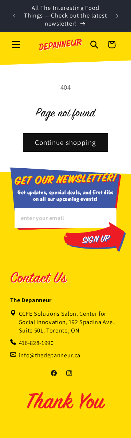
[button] (16, 44)
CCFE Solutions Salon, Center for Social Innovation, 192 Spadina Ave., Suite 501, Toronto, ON (67, 322)
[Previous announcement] (14, 16)
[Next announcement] (117, 16)
